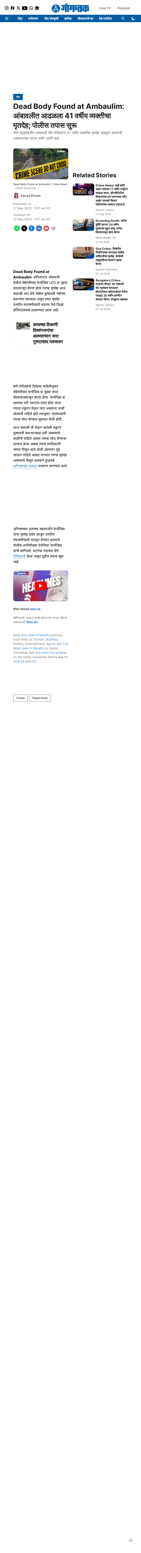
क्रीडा (68, 18)
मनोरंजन (33, 18)
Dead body (40, 698)
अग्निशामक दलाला (25, 466)
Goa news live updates (51, 652)
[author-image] (16, 196)
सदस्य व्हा (35, 609)
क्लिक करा (32, 622)
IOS (33, 661)
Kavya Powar (31, 196)
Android (18, 661)
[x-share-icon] (24, 230)
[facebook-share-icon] (32, 230)
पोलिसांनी (19, 556)
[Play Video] (40, 585)
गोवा (20, 18)
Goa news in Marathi (35, 635)
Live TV (105, 8)
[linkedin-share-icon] (39, 230)
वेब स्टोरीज (105, 18)
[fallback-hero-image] (83, 189)
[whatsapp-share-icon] (17, 230)
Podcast (123, 8)
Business (52, 639)
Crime (20, 698)
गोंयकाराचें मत (85, 18)
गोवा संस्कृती (51, 18)
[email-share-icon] (46, 230)
